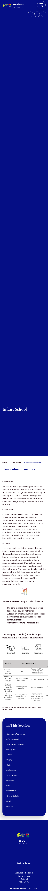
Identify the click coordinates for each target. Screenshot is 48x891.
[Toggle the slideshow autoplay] (43, 14)
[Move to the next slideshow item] (37, 14)
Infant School (16, 462)
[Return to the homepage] (23, 835)
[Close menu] (41, 5)
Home (4, 462)
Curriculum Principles (32, 462)
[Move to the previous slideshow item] (30, 14)
